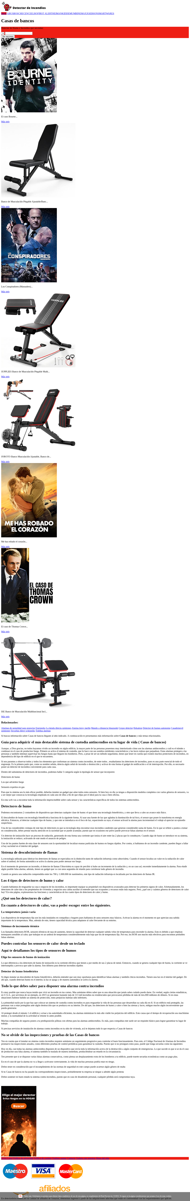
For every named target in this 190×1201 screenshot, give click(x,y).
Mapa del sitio (102, 1158)
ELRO (34, 13)
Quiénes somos (59, 1158)
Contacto (71, 1158)
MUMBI (73, 13)
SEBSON (93, 13)
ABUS (10, 13)
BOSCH (18, 13)
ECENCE (26, 13)
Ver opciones (8, 36)
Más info (5, 121)
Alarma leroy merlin (81, 728)
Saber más (27, 1196)
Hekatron (137, 728)
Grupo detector (126, 728)
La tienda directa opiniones (58, 728)
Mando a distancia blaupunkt (104, 728)
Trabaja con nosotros (85, 1158)
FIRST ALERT (45, 13)
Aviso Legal (7, 1158)
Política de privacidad (23, 1158)
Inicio (4, 13)
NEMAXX (83, 13)
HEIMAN (57, 13)
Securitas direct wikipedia (23, 730)
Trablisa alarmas (43, 730)
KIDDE (65, 13)
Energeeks (40, 728)
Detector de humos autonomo (156, 728)
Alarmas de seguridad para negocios (18, 728)
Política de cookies (43, 1158)
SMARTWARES (106, 13)
